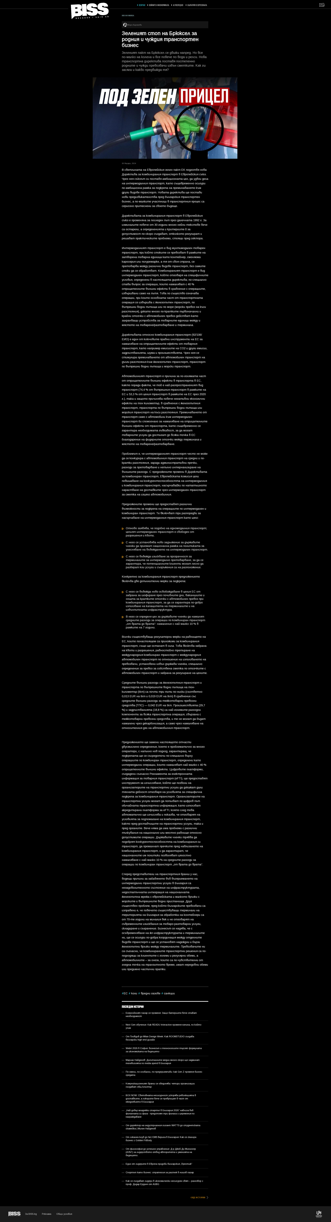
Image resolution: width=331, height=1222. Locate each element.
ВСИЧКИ (142, 5)
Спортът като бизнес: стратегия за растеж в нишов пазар (160, 1173)
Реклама (46, 1214)
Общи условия (64, 1214)
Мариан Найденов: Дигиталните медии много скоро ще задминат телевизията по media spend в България (163, 1062)
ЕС (126, 993)
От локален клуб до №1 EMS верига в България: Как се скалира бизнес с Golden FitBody (161, 1139)
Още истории (198, 1197)
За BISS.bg (31, 1214)
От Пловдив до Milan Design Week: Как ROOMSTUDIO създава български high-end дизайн (160, 1038)
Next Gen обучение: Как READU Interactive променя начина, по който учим (163, 1026)
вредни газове (150, 993)
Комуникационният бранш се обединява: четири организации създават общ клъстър (160, 1085)
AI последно (178, 5)
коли (133, 993)
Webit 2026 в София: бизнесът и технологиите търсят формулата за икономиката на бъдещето (164, 1050)
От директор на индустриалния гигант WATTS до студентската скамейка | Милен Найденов (163, 1127)
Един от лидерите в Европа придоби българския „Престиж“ (159, 1164)
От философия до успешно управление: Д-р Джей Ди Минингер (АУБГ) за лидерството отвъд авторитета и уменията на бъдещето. (161, 1152)
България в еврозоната (197, 5)
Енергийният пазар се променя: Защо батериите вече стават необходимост (161, 1014)
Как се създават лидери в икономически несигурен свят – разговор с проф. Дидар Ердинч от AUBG (164, 1183)
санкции (169, 993)
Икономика (128, 15)
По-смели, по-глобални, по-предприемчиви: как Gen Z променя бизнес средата (164, 1073)
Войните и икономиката (159, 5)
